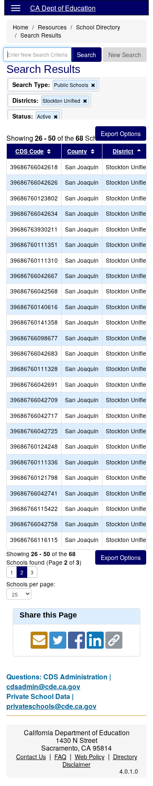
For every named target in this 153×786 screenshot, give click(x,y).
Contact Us (31, 756)
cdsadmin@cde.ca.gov (43, 686)
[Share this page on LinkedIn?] (96, 639)
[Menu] (15, 7)
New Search (124, 54)
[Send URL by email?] (40, 639)
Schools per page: (30, 584)
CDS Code (29, 151)
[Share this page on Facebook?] (77, 639)
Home (20, 27)
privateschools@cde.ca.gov (51, 706)
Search (86, 54)
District (123, 151)
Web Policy (90, 756)
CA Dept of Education (63, 8)
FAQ (60, 756)
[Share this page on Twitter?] (58, 639)
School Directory (98, 27)
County (77, 151)
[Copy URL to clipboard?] (113, 639)
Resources (52, 27)
